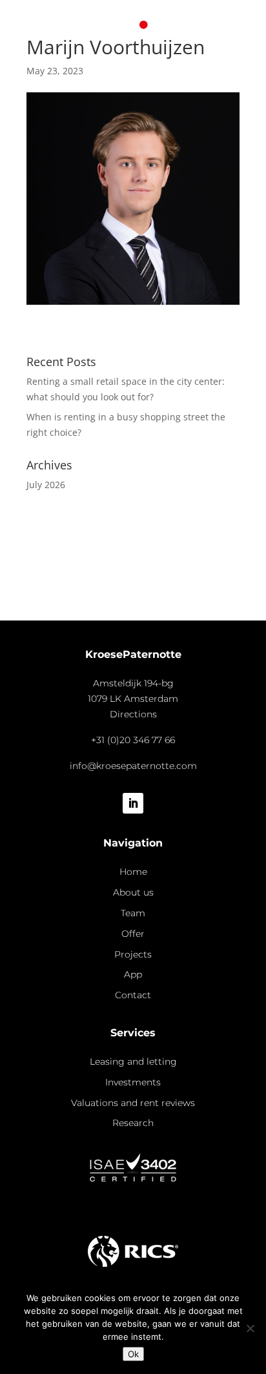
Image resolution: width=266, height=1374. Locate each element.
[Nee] (249, 1328)
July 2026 (45, 484)
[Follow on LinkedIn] (133, 803)
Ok (133, 1354)
